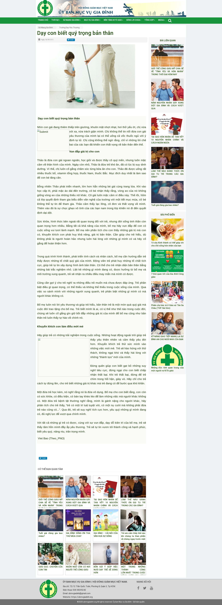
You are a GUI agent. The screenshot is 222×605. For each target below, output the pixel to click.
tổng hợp (149, 20)
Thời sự (55, 20)
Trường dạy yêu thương (69, 28)
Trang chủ (43, 20)
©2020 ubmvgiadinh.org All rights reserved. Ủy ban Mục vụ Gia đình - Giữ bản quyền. (111, 602)
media (161, 20)
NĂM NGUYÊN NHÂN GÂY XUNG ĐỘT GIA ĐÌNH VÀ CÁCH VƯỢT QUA (167, 106)
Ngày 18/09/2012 (47, 40)
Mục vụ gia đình (91, 20)
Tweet (71, 40)
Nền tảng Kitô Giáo (113, 20)
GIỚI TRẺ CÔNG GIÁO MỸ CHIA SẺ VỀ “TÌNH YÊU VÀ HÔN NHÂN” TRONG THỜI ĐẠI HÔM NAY (167, 71)
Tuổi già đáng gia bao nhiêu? (165, 205)
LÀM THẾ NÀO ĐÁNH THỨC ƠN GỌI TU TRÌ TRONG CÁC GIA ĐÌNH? (167, 174)
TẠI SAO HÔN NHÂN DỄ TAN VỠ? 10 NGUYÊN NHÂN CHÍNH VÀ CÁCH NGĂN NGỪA (167, 140)
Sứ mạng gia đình (71, 20)
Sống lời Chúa (133, 20)
